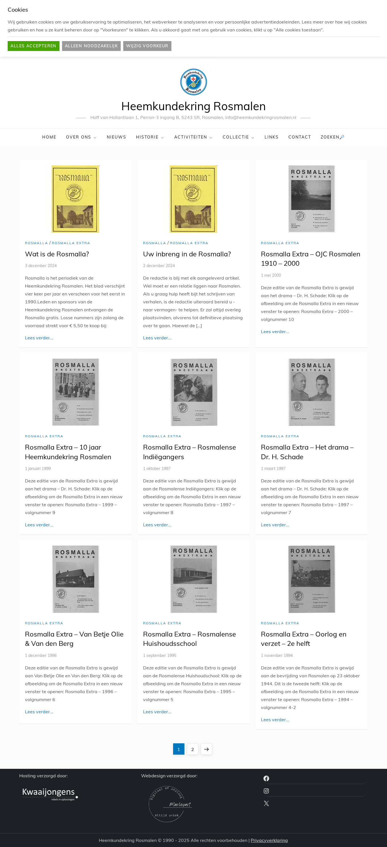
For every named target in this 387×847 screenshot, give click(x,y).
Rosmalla (36, 243)
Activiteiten (190, 137)
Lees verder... (39, 337)
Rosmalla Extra (71, 243)
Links (272, 137)
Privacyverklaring (269, 840)
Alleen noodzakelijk (91, 45)
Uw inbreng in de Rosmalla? (187, 254)
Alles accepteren (33, 45)
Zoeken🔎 (333, 137)
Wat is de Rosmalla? (57, 254)
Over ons (78, 137)
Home (49, 137)
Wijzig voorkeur (147, 45)
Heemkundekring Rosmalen (193, 106)
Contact (299, 137)
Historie (147, 137)
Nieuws (116, 137)
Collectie (236, 137)
